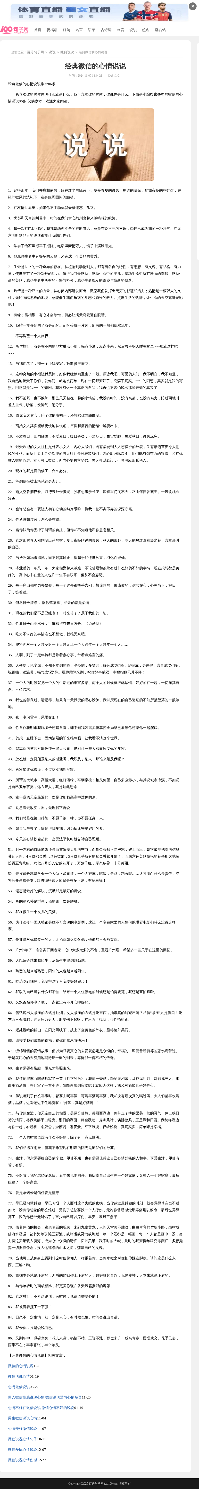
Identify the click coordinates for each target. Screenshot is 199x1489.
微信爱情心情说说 (22, 1450)
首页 (37, 30)
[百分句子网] (14, 30)
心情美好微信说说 (22, 1429)
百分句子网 (35, 52)
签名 (145, 30)
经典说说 (67, 52)
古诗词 (106, 30)
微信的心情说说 (20, 1366)
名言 (79, 30)
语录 (91, 30)
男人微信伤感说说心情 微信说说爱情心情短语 (45, 1397)
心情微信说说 (19, 1387)
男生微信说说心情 (22, 1418)
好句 (66, 30)
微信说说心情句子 (22, 1439)
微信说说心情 (19, 1376)
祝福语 (52, 30)
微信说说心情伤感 (22, 1460)
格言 (120, 30)
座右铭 (160, 30)
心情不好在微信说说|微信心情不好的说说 (41, 1408)
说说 (133, 30)
